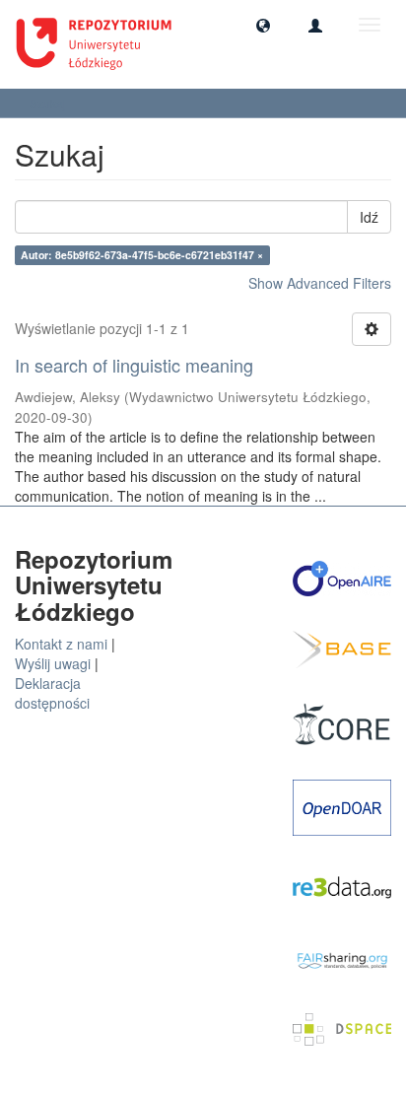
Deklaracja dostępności (52, 693)
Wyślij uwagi (53, 663)
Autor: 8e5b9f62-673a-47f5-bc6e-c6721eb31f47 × (142, 254)
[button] (263, 24)
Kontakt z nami (61, 643)
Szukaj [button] (49, 103)
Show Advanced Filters (319, 283)
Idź (369, 217)
